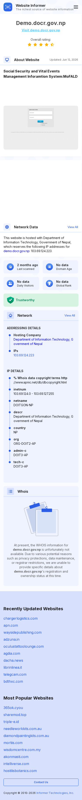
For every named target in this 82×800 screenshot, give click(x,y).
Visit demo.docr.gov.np (41, 30)
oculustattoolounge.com (23, 646)
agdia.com (11, 653)
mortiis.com (13, 742)
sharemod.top (14, 714)
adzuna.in (11, 639)
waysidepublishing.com (22, 632)
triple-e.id (11, 721)
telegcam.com (14, 674)
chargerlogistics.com (20, 618)
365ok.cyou (13, 707)
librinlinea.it (12, 667)
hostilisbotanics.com (20, 770)
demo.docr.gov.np (16, 251)
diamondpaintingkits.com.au (26, 735)
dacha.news (13, 660)
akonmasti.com (15, 756)
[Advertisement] (40, 92)
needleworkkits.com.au (22, 728)
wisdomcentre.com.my (22, 749)
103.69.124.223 (24, 355)
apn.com (10, 625)
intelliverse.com (16, 763)
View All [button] (73, 227)
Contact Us (41, 782)
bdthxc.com (13, 681)
